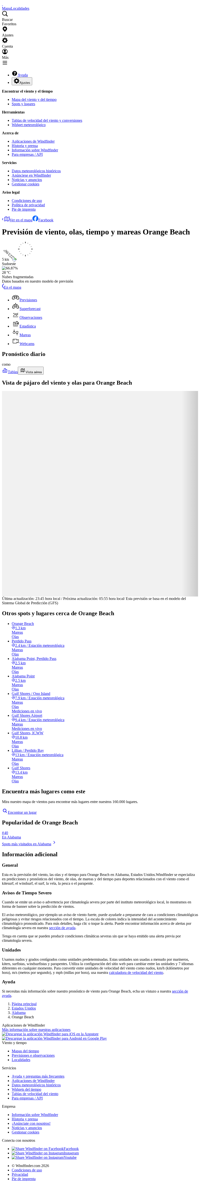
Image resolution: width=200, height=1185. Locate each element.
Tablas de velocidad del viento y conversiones (47, 120)
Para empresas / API (27, 154)
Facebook (45, 220)
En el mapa (12, 287)
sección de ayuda (62, 928)
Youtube (70, 1157)
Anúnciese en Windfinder (31, 175)
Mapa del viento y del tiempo (34, 99)
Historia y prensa (25, 146)
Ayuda (23, 75)
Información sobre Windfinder (35, 150)
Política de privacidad (28, 205)
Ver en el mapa (21, 220)
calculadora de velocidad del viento (136, 972)
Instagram (71, 1153)
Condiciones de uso (27, 201)
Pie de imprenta (24, 209)
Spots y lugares (23, 104)
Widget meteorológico (29, 125)
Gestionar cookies (25, 184)
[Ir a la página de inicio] (2, 4)
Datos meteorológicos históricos (36, 171)
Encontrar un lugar (22, 812)
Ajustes (25, 83)
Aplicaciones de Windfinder (33, 141)
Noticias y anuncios (27, 180)
